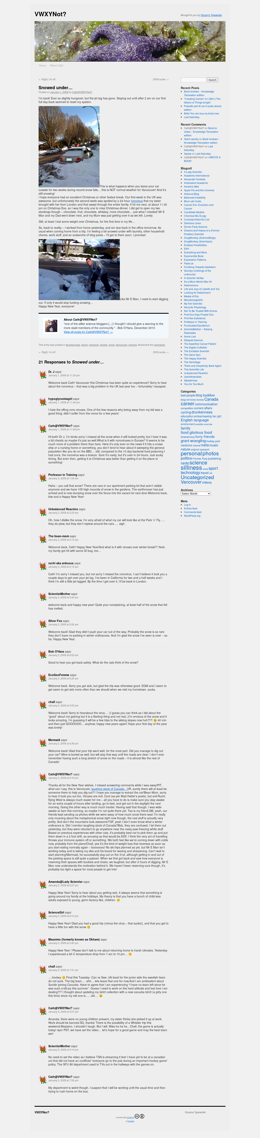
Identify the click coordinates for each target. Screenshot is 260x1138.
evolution (199, 424)
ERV (186, 248)
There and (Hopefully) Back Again (202, 365)
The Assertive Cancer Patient (200, 343)
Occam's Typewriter (211, 15)
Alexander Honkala (194, 179)
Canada (211, 399)
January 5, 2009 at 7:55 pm (63, 1080)
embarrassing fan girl (207, 416)
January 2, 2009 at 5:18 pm (63, 777)
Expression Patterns (195, 259)
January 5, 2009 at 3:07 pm (63, 1011)
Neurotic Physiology (195, 307)
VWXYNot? (50, 13)
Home (42, 65)
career (187, 403)
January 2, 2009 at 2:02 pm (63, 705)
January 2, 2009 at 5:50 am (63, 624)
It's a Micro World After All (198, 281)
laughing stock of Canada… (109, 789)
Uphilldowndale (193, 376)
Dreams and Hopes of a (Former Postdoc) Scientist (202, 232)
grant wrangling (193, 440)
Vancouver (121, 344)
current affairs (203, 408)
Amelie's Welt (191, 186)
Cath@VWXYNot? (82, 92)
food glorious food (196, 432)
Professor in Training (195, 321)
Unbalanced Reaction (196, 373)
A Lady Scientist (193, 172)
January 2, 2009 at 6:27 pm (63, 885)
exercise (208, 424)
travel (205, 472)
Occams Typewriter (195, 1112)
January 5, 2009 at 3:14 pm (63, 1049)
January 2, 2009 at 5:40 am (63, 597)
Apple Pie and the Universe (199, 190)
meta (205, 444)
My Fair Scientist (193, 303)
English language (195, 419)
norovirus (137, 201)
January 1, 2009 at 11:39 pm (64, 429)
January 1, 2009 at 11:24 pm (64, 375)
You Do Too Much (194, 384)
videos (207, 482)
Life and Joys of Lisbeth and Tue (202, 289)
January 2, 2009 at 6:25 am (63, 678)
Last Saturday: (192, 117)
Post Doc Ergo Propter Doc (199, 314)
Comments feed (193, 512)
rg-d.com (131, 1121)
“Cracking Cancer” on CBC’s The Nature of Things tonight (202, 100)
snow (111, 344)
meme (196, 445)
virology (132, 344)
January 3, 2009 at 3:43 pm (63, 943)
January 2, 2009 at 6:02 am (63, 655)
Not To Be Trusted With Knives (200, 310)
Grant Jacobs (191, 139)
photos (103, 344)
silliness (191, 467)
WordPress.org (192, 515)
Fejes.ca (188, 263)
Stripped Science (193, 340)
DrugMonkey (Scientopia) (198, 241)
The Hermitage (192, 362)
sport (213, 468)
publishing (214, 458)
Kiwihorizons (191, 285)
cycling (186, 412)
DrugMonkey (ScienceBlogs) (200, 237)
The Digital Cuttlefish (195, 347)
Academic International (196, 175)
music (213, 445)
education (187, 416)
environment (188, 424)
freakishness (188, 436)
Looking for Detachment (197, 292)
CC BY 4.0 (130, 1117)
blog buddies (205, 395)
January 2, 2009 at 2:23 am (63, 512)
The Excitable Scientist (196, 351)
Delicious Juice (192, 223)
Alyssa (187, 153)
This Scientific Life (194, 369)
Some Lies (190, 336)
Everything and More (195, 252)
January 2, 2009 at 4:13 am (63, 539)
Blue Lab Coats (192, 201)
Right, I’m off (47, 79)
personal (94, 344)
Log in (187, 504)
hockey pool (213, 441)
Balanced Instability (195, 197)
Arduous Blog (191, 193)
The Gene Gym (192, 354)
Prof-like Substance (195, 318)
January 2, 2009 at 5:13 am (63, 566)
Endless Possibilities (195, 245)
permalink (159, 344)
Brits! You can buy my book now (201, 113)
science (198, 462)
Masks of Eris (191, 296)
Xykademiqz (190, 380)
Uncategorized (197, 477)
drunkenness (73, 344)
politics (186, 458)
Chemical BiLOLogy (195, 215)
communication (206, 403)
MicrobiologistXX (193, 300)
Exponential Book (194, 256)
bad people (188, 395)
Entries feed (190, 508)
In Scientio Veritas (194, 278)
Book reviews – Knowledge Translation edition (199, 93)
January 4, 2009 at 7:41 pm (63, 970)
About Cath (56, 65)
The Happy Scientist (195, 358)
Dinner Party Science (195, 226)
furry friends (205, 436)
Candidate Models (194, 212)
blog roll (185, 399)
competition (187, 408)
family (84, 344)
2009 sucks (161, 79)
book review (197, 399)
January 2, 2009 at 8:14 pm (63, 916)
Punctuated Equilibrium (197, 325)
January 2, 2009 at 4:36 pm (63, 743)
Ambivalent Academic (196, 182)
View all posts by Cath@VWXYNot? (88, 332)
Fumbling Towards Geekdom (200, 267)
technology (190, 472)
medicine (186, 445)
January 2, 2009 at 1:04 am (63, 478)
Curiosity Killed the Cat (196, 219)
